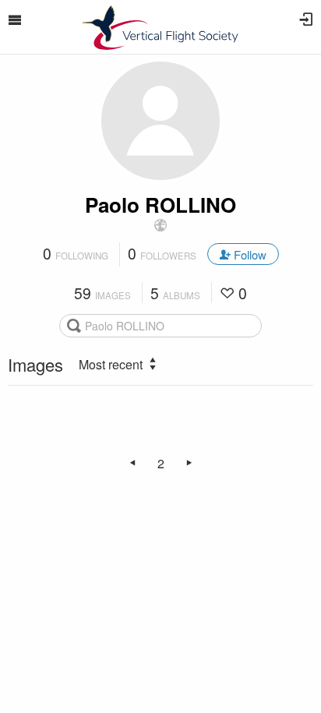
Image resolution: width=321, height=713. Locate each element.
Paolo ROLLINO (160, 204)
